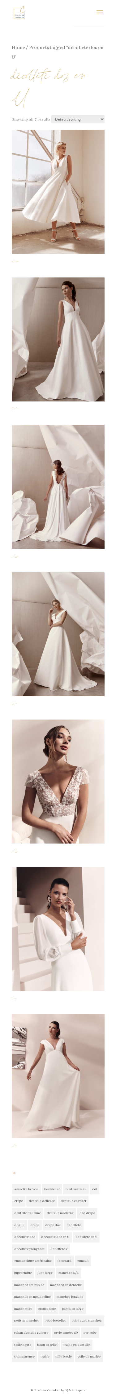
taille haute (22, 1345)
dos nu (19, 1225)
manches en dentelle (66, 1285)
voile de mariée (89, 1356)
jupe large (45, 1273)
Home (18, 48)
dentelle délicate (42, 1201)
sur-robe (90, 1333)
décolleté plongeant (29, 1249)
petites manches (27, 1320)
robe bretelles (56, 1320)
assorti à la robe (26, 1189)
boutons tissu (76, 1189)
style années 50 (66, 1333)
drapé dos (53, 1225)
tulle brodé (63, 1356)
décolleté (74, 1225)
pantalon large (73, 1309)
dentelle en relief (73, 1201)
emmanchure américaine (33, 1261)
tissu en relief (47, 1345)
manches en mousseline (32, 1297)
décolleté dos (24, 1237)
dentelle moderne (60, 1213)
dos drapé (87, 1213)
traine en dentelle (76, 1345)
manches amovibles (29, 1285)
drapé (34, 1225)
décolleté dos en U (55, 1237)
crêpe (18, 1201)
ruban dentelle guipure (31, 1333)
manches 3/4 (68, 1273)
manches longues (70, 1297)
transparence (24, 1356)
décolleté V (59, 1249)
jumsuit (83, 1261)
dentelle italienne (27, 1213)
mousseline (47, 1309)
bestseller (52, 1189)
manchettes (23, 1309)
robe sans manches (87, 1320)
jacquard (64, 1261)
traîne (45, 1356)
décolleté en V (86, 1237)
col (94, 1189)
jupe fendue (23, 1273)
